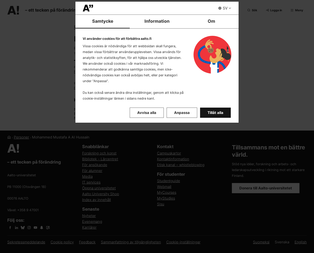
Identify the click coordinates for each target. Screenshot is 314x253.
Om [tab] (211, 21)
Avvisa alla (146, 113)
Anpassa (182, 113)
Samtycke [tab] (102, 21)
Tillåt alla (215, 113)
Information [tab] (157, 21)
